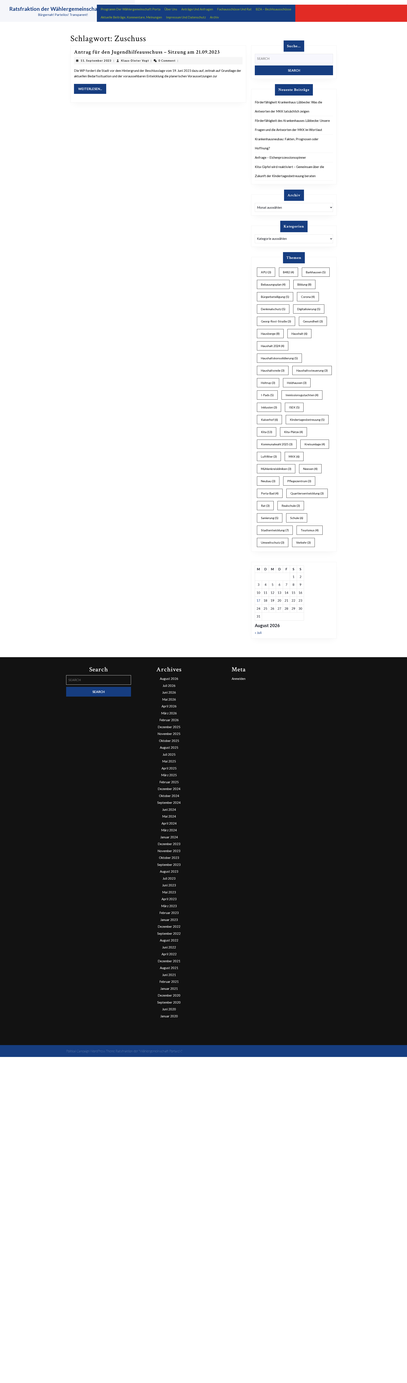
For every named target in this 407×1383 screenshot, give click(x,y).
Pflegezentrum (299, 481)
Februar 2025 (169, 782)
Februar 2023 (169, 913)
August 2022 (169, 940)
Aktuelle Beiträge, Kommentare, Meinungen (131, 17)
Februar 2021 (169, 981)
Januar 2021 (169, 988)
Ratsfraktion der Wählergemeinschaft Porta (62, 9)
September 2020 (169, 1002)
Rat (265, 505)
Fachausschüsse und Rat (234, 9)
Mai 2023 (169, 892)
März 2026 (169, 713)
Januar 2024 (169, 837)
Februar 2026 (169, 720)
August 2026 (169, 678)
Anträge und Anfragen (197, 9)
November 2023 (169, 851)
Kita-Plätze (293, 432)
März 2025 (169, 775)
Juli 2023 (169, 878)
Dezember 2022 (169, 926)
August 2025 (169, 747)
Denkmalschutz (273, 309)
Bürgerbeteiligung (275, 297)
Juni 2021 (169, 975)
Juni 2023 (169, 885)
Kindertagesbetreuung (307, 419)
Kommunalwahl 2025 (277, 444)
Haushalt (299, 333)
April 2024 (169, 823)
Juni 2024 (169, 809)
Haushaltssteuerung (312, 370)
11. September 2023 (96, 60)
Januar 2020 (169, 1016)
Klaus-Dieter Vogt (135, 60)
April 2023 (169, 899)
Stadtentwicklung (275, 530)
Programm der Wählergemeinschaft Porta (130, 9)
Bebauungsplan (273, 284)
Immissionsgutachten (302, 395)
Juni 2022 (169, 947)
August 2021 (169, 968)
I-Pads (267, 395)
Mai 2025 (169, 761)
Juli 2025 (169, 754)
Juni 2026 (169, 692)
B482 (288, 272)
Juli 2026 (169, 685)
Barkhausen (316, 272)
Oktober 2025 (169, 741)
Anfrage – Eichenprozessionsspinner (280, 157)
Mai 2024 (169, 816)
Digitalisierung (308, 309)
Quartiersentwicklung (307, 493)
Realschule (291, 505)
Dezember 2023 (169, 844)
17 (258, 600)
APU (266, 272)
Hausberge (270, 333)
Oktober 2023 (169, 858)
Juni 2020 (169, 1009)
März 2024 (169, 830)
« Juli (258, 633)
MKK (294, 456)
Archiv (214, 17)
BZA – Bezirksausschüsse (273, 9)
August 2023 (169, 871)
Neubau (268, 481)
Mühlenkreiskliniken (276, 469)
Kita (266, 432)
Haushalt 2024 (272, 346)
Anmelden (238, 678)
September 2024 (169, 802)
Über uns (170, 9)
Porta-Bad (270, 493)
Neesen (310, 469)
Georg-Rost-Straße (276, 321)
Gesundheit (313, 321)
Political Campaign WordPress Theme (90, 1051)
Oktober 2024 (169, 796)
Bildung (304, 284)
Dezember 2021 (169, 961)
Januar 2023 (169, 920)
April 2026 (169, 706)
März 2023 (169, 906)
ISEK (294, 407)
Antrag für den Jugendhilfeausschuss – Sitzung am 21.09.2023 (147, 52)
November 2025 (169, 734)
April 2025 (169, 768)
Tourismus (310, 530)
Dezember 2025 (169, 727)
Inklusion (269, 407)
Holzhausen (297, 383)
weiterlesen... (92, 89)
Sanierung (269, 518)
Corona (308, 297)
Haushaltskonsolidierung (279, 358)
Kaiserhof (269, 419)
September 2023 (169, 864)
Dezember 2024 (169, 789)
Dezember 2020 (169, 995)
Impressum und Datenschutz (186, 17)
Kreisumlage (314, 444)
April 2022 (169, 954)
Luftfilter (269, 456)
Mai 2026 (169, 699)
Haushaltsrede (272, 370)
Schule (296, 518)
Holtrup (268, 383)
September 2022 (169, 933)
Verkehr (303, 542)
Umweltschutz (272, 542)
